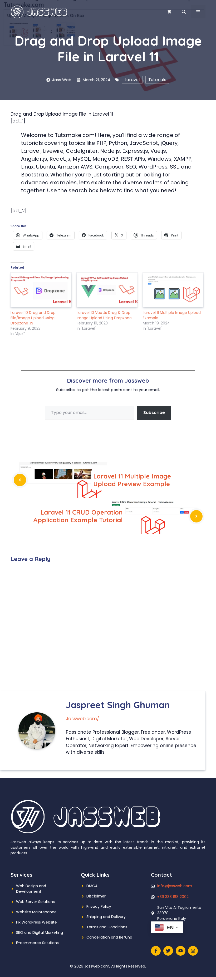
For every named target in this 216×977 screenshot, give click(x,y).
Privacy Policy (98, 906)
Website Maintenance (36, 912)
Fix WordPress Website (36, 922)
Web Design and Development (31, 888)
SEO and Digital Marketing (39, 932)
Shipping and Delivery (106, 916)
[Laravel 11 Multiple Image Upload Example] (173, 290)
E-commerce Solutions (37, 942)
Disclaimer (96, 896)
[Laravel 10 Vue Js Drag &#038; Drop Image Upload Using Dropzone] (107, 290)
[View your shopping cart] (169, 11)
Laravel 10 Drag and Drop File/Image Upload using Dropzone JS (33, 318)
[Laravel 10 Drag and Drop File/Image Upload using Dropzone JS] (41, 290)
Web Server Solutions (35, 901)
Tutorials (157, 80)
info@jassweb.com (174, 886)
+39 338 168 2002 (173, 896)
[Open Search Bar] (183, 11)
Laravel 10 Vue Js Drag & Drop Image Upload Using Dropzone (104, 315)
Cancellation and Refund (109, 937)
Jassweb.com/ (82, 719)
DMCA (91, 886)
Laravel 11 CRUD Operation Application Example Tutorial (78, 516)
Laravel (132, 80)
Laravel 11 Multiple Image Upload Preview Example (132, 480)
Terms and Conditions (106, 927)
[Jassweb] (39, 11)
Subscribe (154, 412)
